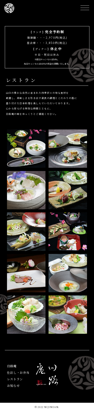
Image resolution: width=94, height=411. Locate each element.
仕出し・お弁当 (18, 372)
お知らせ (13, 385)
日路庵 (12, 366)
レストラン (15, 379)
